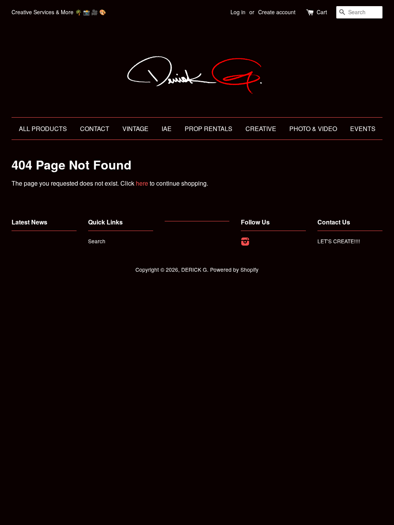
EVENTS (363, 128)
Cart (322, 12)
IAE (167, 128)
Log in (237, 12)
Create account (277, 12)
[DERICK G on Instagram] (245, 242)
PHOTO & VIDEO (313, 128)
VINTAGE (135, 128)
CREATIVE (260, 128)
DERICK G (194, 269)
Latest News (29, 222)
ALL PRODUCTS (43, 128)
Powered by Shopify (234, 269)
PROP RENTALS (208, 128)
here (142, 183)
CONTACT (94, 128)
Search (96, 241)
